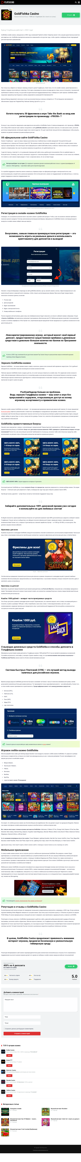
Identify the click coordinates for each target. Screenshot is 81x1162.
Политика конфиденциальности (40, 1150)
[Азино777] (3, 1063)
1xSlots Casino (10, 1090)
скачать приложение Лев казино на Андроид (28, 901)
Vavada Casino (10, 1080)
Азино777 (9, 1060)
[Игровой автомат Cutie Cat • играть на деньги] (46, 1125)
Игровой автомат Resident (59, 1108)
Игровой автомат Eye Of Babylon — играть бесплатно (23, 1119)
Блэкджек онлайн (15, 1108)
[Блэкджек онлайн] (5, 1115)
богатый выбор (5, 411)
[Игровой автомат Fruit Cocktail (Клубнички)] (5, 1136)
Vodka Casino (10, 1050)
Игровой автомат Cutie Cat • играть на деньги (65, 1119)
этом (44, 744)
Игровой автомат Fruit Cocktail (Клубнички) (23, 1129)
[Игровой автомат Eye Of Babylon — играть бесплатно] (5, 1125)
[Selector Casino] (3, 1073)
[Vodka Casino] (3, 1053)
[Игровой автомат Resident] (46, 1115)
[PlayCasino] (7, 2)
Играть (70, 15)
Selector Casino (11, 1070)
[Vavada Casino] (3, 1083)
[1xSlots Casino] (3, 1093)
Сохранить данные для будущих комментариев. (19, 1028)
